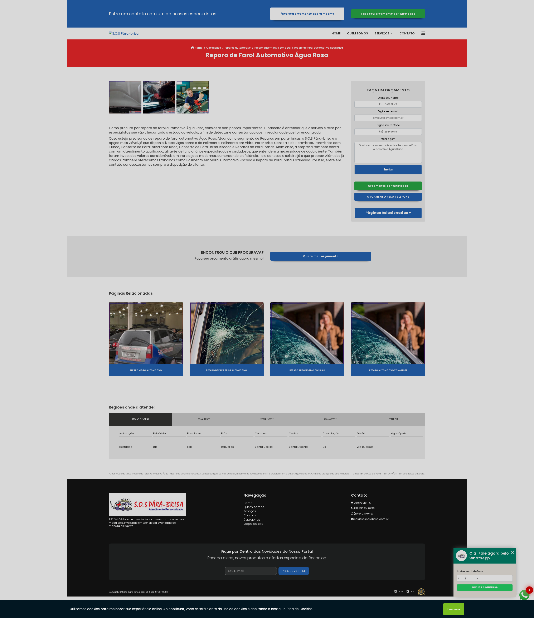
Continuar (453, 609)
